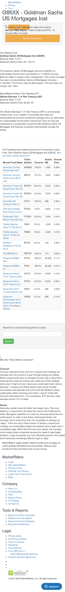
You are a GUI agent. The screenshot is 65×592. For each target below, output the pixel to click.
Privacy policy (14, 535)
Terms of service (16, 541)
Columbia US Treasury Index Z (11, 203)
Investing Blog (15, 491)
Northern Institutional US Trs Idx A (12, 245)
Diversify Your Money (18, 471)
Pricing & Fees (15, 467)
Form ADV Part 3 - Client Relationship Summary (23, 552)
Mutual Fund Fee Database (21, 521)
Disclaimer (13, 544)
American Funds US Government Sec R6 (13, 195)
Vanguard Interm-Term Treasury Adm (12, 275)
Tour (10, 8)
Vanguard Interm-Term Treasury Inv (12, 283)
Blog (10, 11)
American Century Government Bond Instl (12, 177)
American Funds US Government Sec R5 (13, 187)
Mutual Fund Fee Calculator (21, 515)
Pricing (11, 5)
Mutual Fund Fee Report (20, 518)
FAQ (10, 494)
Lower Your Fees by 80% (20, 474)
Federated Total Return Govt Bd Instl (12, 218)
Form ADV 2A (14, 547)
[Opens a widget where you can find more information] (51, 586)
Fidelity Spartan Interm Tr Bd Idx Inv (12, 226)
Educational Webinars (18, 524)
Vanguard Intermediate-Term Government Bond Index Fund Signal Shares (12, 302)
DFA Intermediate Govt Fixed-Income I (13, 210)
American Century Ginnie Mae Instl (11, 169)
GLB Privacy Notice (17, 538)
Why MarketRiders (17, 464)
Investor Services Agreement (22, 556)
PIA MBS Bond (10, 253)
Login (13, 18)
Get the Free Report (32, 38)
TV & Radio (13, 500)
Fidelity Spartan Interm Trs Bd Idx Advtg (11, 234)
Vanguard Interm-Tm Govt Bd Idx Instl (13, 290)
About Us (12, 488)
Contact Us (13, 503)
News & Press (15, 497)
